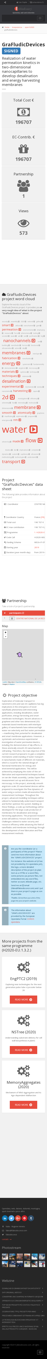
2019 (36, 547)
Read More (22, 999)
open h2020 (29, 27)
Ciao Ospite (22, 2)
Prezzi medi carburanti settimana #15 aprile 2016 (23, 1315)
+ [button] (5, 632)
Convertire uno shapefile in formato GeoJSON (22, 1296)
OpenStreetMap (21, 682)
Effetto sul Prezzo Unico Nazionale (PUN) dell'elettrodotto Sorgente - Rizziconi (20, 1327)
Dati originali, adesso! (12, 1292)
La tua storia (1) (38, 2)
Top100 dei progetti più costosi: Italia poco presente (21, 1306)
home (7, 27)
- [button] (6, 636)
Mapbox (12, 684)
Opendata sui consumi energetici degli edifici (22, 1300)
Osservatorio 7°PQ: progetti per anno (19, 1311)
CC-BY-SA (38, 682)
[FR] (43, 517)
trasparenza (17, 27)
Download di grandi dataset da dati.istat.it (21, 1288)
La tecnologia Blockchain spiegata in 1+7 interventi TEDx (20, 1321)
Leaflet (5, 682)
